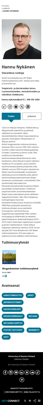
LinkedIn (21, 373)
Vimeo (21, 380)
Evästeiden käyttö (13, 392)
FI (30, 400)
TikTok (37, 373)
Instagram (10, 373)
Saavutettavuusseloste (21, 388)
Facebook (5, 373)
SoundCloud (32, 373)
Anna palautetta (32, 392)
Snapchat (27, 373)
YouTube (16, 373)
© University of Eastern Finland (21, 360)
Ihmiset (6, 8)
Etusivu (5, 6)
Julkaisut (32, 116)
